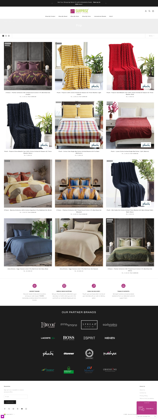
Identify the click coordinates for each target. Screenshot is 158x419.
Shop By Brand (63, 16)
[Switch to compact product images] (9, 36)
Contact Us (143, 393)
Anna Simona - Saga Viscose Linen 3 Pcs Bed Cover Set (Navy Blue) (28, 269)
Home (5, 21)
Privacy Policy (144, 395)
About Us (142, 390)
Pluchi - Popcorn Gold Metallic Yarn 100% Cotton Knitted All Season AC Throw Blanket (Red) (130, 93)
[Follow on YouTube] (22, 409)
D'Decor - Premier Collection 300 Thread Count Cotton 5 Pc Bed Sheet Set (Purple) (28, 93)
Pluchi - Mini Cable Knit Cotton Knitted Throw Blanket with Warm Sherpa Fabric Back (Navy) (130, 211)
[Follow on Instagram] (13, 409)
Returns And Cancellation (147, 398)
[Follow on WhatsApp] (26, 409)
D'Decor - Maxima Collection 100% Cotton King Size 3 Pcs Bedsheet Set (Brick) (28, 210)
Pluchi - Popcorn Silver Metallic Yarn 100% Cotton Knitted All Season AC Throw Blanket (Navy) (28, 152)
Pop (14, 21)
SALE (111, 16)
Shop (10, 21)
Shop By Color (86, 16)
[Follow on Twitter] (9, 409)
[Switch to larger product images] (3, 36)
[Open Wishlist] (2, 416)
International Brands (100, 16)
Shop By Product (50, 16)
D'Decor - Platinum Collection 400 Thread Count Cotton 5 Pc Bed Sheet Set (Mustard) (79, 211)
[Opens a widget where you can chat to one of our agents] (146, 409)
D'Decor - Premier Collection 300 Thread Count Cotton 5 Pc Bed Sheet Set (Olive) (130, 269)
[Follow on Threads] (17, 409)
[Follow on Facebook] (5, 409)
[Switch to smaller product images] (6, 36)
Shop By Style (75, 16)
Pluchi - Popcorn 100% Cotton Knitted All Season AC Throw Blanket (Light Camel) (79, 93)
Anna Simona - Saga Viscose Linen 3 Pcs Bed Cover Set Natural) (79, 269)
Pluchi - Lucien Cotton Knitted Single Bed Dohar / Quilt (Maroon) (130, 151)
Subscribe (10, 402)
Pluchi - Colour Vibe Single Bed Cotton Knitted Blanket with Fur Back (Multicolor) (79, 152)
